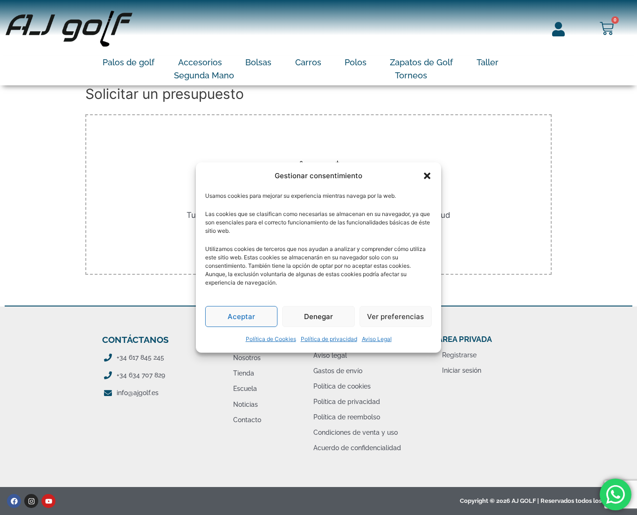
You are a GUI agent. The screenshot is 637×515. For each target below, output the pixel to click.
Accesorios (200, 62)
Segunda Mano (204, 75)
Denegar (318, 316)
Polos (356, 62)
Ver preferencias (395, 316)
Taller (488, 62)
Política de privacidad (329, 338)
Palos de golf (128, 62)
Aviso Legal (377, 338)
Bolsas (258, 62)
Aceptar (241, 316)
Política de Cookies (271, 338)
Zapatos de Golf (421, 62)
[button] (427, 176)
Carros (308, 62)
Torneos (411, 75)
